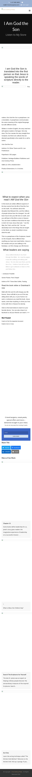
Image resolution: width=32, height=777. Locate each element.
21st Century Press (16, 772)
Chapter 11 (7, 523)
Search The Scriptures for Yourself (14, 674)
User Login (25, 5)
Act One (6, 753)
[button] (29, 10)
